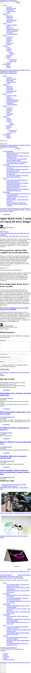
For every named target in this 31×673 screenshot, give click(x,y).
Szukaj (18, 2)
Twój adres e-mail (5, 357)
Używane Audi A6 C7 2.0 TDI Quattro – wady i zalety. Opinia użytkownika (17, 162)
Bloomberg (21, 276)
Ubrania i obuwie (11, 11)
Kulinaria (9, 38)
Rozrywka (9, 55)
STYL (5, 5)
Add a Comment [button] (4, 329)
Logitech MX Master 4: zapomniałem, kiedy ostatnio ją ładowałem (11, 575)
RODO (5, 658)
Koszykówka (13, 59)
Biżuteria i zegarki (11, 8)
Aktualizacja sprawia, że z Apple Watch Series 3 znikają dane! (14, 308)
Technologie (10, 32)
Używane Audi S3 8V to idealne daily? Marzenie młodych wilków (17, 159)
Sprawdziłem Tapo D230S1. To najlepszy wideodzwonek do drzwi (17, 183)
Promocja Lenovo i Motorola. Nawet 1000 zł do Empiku (15, 571)
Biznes (8, 65)
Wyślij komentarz (5, 369)
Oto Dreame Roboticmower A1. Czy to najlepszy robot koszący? (17, 186)
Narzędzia (9, 40)
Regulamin (6, 656)
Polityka (9, 67)
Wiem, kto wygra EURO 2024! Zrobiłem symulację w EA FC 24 (17, 627)
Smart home (10, 43)
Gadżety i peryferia (12, 25)
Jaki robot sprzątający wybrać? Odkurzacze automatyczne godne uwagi (18, 189)
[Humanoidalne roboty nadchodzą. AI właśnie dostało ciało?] (16, 485)
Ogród (8, 41)
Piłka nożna (13, 61)
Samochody (10, 19)
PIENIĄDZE (6, 64)
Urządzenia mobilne (12, 34)
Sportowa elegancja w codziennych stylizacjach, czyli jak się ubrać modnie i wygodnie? (17, 204)
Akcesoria (9, 7)
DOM (4, 35)
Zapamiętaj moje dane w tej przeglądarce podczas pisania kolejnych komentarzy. (14, 365)
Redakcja (5, 653)
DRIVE (5, 14)
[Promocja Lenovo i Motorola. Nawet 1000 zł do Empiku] (16, 555)
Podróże (9, 56)
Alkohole (9, 49)
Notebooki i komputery (13, 29)
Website (2, 361)
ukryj (7, 231)
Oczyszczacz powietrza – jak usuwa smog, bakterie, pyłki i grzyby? (18, 585)
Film (11, 52)
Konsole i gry (10, 28)
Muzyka (12, 53)
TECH (5, 23)
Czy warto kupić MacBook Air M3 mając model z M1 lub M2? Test (17, 176)
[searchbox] (7, 2)
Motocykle (9, 16)
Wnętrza (9, 44)
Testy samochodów (12, 20)
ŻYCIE (5, 46)
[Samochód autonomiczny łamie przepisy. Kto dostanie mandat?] (16, 525)
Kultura (9, 50)
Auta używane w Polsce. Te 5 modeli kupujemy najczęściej (15, 513)
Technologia (6, 593)
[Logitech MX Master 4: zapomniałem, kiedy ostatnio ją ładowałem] (24, 575)
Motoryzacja (10, 17)
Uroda (8, 13)
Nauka (8, 47)
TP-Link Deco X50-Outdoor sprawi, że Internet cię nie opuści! (17, 180)
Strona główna (4, 210)
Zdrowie (9, 62)
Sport (8, 58)
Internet (9, 26)
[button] (3, 668)
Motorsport (9, 22)
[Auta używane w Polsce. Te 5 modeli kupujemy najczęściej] (16, 502)
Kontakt (5, 655)
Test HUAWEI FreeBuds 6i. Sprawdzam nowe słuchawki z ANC (17, 170)
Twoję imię (3, 354)
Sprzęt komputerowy (12, 31)
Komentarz (3, 340)
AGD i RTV (10, 37)
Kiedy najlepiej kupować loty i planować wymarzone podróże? (17, 638)
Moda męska (10, 10)
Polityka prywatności (8, 659)
